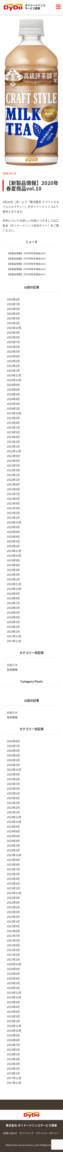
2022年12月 (14, 451)
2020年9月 (13, 527)
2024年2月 (13, 408)
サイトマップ (26, 1133)
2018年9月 (13, 593)
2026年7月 (13, 304)
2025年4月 (13, 356)
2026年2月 (13, 323)
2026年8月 (13, 299)
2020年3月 (13, 541)
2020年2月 (13, 546)
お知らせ (12, 665)
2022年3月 (13, 470)
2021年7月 (13, 494)
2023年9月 (13, 418)
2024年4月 (13, 399)
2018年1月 (13, 631)
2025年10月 (14, 328)
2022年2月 (13, 475)
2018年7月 (13, 603)
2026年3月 (13, 318)
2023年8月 (13, 423)
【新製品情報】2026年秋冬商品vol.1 (26, 274)
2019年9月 (13, 560)
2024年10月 (14, 380)
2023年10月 (14, 413)
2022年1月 (13, 480)
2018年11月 (14, 584)
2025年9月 (13, 332)
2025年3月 (13, 361)
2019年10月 (14, 555)
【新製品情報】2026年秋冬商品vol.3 (26, 269)
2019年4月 (13, 570)
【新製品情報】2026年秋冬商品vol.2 (26, 263)
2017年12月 (14, 636)
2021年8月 (13, 489)
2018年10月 (14, 589)
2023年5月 (13, 432)
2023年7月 (13, 427)
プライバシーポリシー (47, 1133)
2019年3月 (13, 574)
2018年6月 (13, 608)
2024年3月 (13, 404)
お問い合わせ (10, 1133)
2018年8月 (13, 598)
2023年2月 (13, 446)
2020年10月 (14, 522)
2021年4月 (13, 503)
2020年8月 (13, 532)
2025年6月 (13, 347)
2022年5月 (13, 465)
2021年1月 (13, 518)
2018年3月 (13, 622)
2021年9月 (13, 484)
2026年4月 (13, 313)
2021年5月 (13, 499)
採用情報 (12, 670)
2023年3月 (13, 442)
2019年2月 (13, 579)
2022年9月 (13, 456)
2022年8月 (13, 461)
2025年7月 (13, 342)
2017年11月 (14, 641)
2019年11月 (14, 551)
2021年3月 (13, 508)
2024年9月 (13, 385)
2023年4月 (13, 437)
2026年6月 (13, 309)
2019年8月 (13, 565)
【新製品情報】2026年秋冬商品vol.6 (26, 253)
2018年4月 (13, 617)
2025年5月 (13, 351)
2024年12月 (14, 375)
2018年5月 (13, 612)
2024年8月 (13, 389)
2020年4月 (13, 536)
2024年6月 (13, 394)
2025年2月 (13, 366)
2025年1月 (13, 370)
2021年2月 (13, 513)
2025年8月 (13, 337)
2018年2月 (13, 627)
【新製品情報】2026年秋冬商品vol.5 (26, 258)
